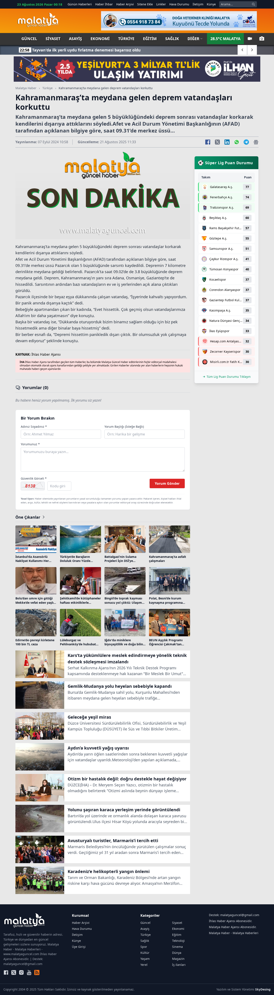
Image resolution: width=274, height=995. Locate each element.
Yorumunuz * (30, 444)
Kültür (144, 953)
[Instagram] (21, 972)
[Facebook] (6, 972)
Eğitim (150, 38)
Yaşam (145, 959)
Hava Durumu (179, 4)
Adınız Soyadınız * (34, 426)
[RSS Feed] (36, 972)
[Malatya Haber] (38, 20)
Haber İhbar (104, 4)
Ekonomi (100, 38)
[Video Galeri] (250, 38)
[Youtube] (29, 972)
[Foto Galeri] (262, 38)
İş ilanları (179, 965)
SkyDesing (263, 989)
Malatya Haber (25, 88)
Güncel (29, 38)
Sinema (177, 947)
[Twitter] (13, 972)
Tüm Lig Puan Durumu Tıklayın (229, 377)
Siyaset (53, 38)
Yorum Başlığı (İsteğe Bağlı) (124, 426)
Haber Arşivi (125, 4)
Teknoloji (178, 941)
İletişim (198, 4)
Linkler (161, 4)
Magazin (178, 959)
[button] (242, 50)
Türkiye (126, 38)
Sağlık (172, 38)
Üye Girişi (79, 947)
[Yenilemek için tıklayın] (33, 486)
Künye (211, 4)
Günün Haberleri (80, 4)
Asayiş (75, 38)
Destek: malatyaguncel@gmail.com (234, 915)
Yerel (143, 965)
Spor (143, 947)
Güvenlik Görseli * (34, 478)
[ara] (253, 4)
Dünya (176, 953)
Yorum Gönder (167, 483)
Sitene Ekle (145, 4)
